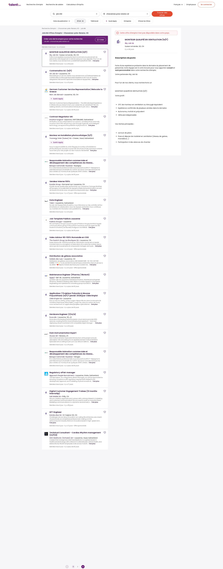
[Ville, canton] (123, 14)
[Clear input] (97, 14)
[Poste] (73, 14)
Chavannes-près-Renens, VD (68, 28)
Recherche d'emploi (49, 28)
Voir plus (96, 61)
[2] (83, 566)
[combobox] (75, 14)
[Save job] (105, 52)
